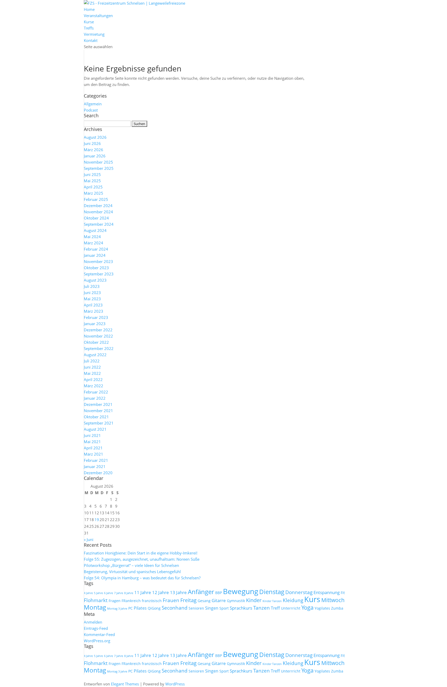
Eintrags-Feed (96, 628)
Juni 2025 (92, 174)
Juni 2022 (92, 367)
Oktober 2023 (96, 267)
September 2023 (99, 273)
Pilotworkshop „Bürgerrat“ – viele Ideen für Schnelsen (131, 565)
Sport (224, 608)
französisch (152, 600)
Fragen (115, 600)
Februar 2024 (96, 249)
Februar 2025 (96, 199)
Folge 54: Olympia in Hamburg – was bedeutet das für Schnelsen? (142, 577)
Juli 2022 (92, 360)
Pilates (140, 608)
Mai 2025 (92, 180)
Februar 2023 (96, 317)
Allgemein (93, 103)
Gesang (204, 600)
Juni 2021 (92, 435)
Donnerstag (298, 592)
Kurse (89, 21)
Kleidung (293, 600)
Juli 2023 (92, 286)
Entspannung (327, 592)
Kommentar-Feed (99, 634)
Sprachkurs (241, 608)
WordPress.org (97, 640)
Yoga (307, 607)
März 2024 (93, 242)
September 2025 (99, 168)
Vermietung (94, 34)
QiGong (154, 608)
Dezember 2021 (98, 404)
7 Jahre (118, 593)
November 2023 (98, 261)
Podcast (91, 110)
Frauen (171, 600)
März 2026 (93, 149)
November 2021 (98, 410)
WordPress (175, 683)
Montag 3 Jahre (117, 608)
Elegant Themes (125, 683)
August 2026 (95, 137)
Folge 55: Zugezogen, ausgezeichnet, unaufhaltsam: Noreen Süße (141, 559)
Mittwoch (333, 600)
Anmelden (93, 622)
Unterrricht (290, 608)
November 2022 (98, 336)
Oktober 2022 (96, 342)
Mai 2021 (92, 441)
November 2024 (98, 211)
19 (96, 519)
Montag (95, 607)
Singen (211, 608)
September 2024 (99, 224)
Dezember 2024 (98, 205)
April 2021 (93, 447)
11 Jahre (142, 592)
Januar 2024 (95, 255)
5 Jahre (98, 593)
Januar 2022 (95, 398)
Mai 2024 (92, 236)
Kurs (312, 599)
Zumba (337, 608)
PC (130, 608)
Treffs (89, 28)
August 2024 (95, 230)
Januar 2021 (95, 466)
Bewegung (240, 591)
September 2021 (99, 423)
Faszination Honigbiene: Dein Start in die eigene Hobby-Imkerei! (140, 553)
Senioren (196, 608)
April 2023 (93, 305)
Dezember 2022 (98, 329)
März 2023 (93, 311)
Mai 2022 (92, 373)
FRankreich (131, 600)
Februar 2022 (96, 391)
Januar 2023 (95, 323)
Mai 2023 (92, 298)
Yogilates (322, 608)
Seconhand (175, 607)
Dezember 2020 (98, 472)
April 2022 (93, 379)
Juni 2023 (92, 292)
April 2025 (93, 186)
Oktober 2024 (96, 218)
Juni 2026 (92, 143)
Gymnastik (236, 600)
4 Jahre (88, 593)
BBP (218, 592)
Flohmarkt (96, 600)
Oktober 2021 (96, 416)
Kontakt (91, 40)
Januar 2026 (95, 155)
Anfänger (201, 591)
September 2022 (99, 348)
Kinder (254, 600)
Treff (275, 608)
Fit (343, 592)
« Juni (88, 539)
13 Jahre (178, 592)
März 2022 (93, 385)
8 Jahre (128, 593)
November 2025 (98, 162)
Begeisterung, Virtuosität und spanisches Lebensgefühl (132, 571)
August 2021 (95, 429)
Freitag (188, 600)
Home (89, 9)
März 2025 (93, 193)
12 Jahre (160, 592)
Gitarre (219, 600)
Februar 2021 (96, 460)
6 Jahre (108, 593)
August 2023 (95, 280)
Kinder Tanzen (272, 601)
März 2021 (93, 454)
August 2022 (95, 354)
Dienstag (271, 591)
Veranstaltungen (98, 15)
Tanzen (261, 607)
